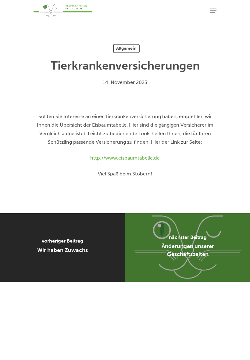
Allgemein (126, 48)
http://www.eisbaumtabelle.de (125, 158)
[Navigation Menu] (213, 11)
